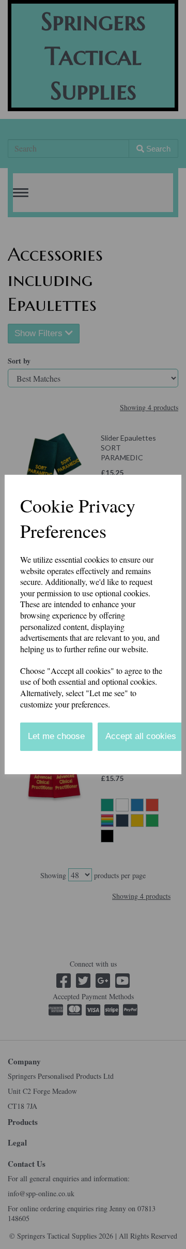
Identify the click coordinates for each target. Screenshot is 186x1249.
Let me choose (56, 736)
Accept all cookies (140, 736)
